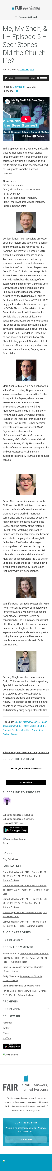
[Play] (6, 78)
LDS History (23, 726)
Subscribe (26, 782)
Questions (26, 730)
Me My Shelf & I (37, 726)
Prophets (16, 730)
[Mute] (38, 78)
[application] (26, 78)
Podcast (7, 730)
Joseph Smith (9, 726)
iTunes (6, 1033)
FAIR (26, 8)
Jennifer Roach (39, 722)
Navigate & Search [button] (28, 17)
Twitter (6, 1028)
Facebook (7, 1022)
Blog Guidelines (10, 859)
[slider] (44, 77)
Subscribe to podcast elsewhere (18, 819)
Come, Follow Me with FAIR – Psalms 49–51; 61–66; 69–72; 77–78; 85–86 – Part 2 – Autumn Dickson (25, 876)
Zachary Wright (10, 734)
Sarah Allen (37, 730)
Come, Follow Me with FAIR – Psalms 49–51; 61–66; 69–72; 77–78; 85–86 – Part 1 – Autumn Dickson (25, 903)
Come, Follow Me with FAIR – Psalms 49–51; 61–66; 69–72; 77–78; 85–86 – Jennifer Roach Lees (26, 889)
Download (18, 86)
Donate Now (26, 1139)
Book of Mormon (23, 722)
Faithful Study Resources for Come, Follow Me (26, 752)
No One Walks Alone (30, 985)
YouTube (7, 1038)
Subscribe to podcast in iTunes (18, 815)
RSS (17, 90)
